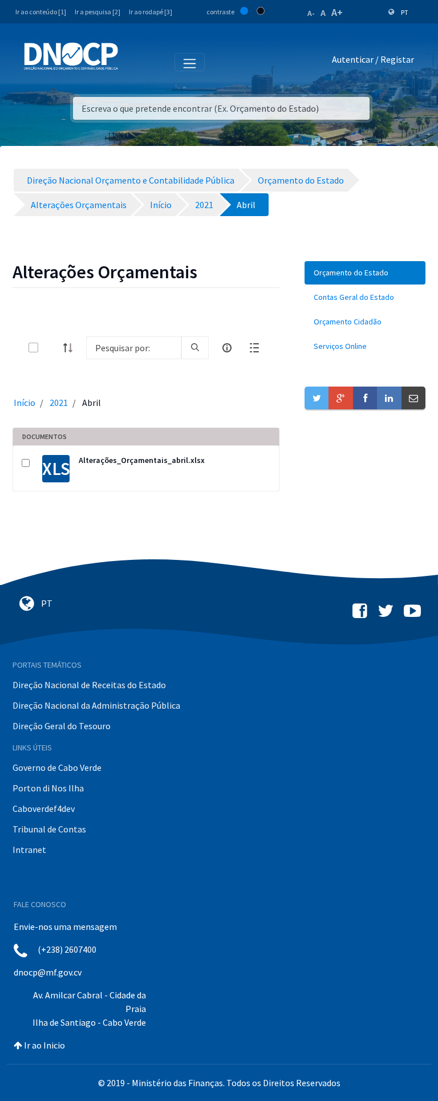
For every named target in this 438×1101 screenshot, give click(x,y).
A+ (337, 12)
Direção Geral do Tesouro (62, 726)
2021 (59, 402)
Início (24, 402)
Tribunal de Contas (49, 829)
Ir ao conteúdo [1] (40, 11)
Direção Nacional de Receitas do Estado (89, 684)
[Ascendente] (71, 348)
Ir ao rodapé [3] (150, 11)
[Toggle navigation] (133, 61)
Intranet (29, 849)
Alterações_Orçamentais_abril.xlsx (142, 460)
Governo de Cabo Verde (57, 767)
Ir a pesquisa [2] (97, 11)
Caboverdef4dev (44, 808)
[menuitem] (365, 273)
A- (311, 13)
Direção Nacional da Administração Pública (96, 705)
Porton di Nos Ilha (48, 788)
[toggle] (51, 347)
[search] (195, 347)
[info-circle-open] (227, 348)
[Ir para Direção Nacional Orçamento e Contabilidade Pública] (71, 56)
